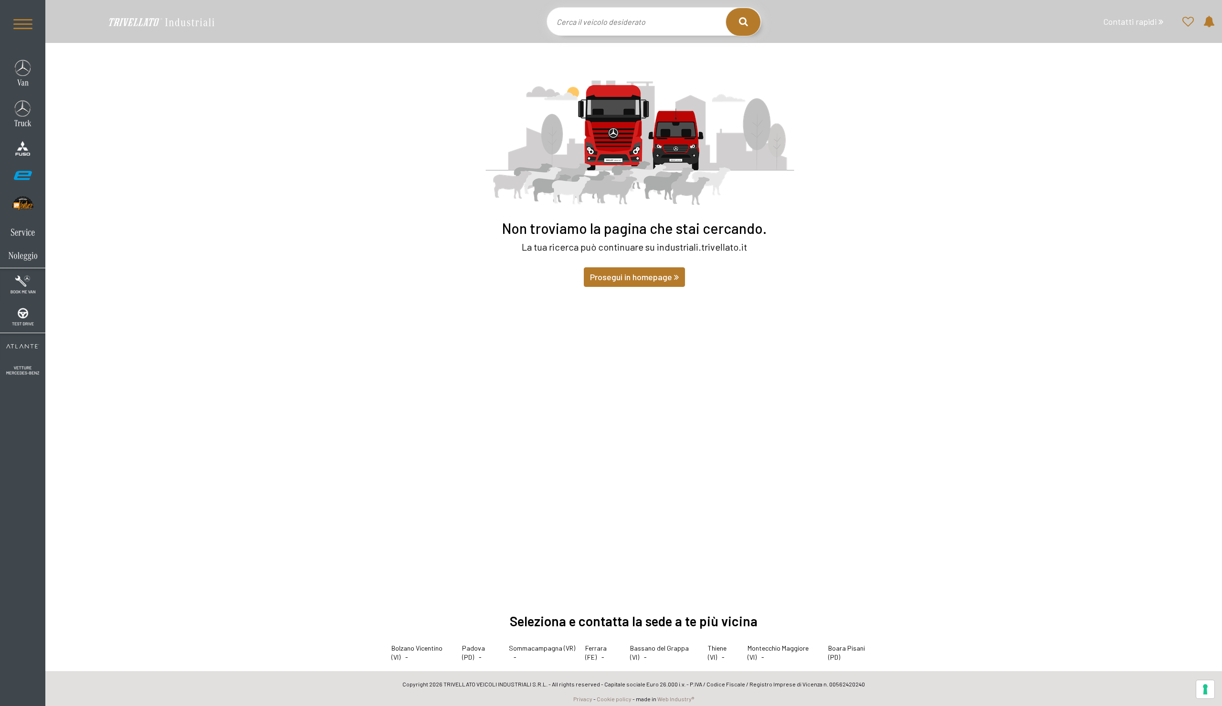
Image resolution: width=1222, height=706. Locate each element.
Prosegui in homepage (632, 277)
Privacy (582, 698)
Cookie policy (614, 698)
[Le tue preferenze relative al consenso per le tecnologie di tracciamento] (1205, 689)
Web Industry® (675, 698)
